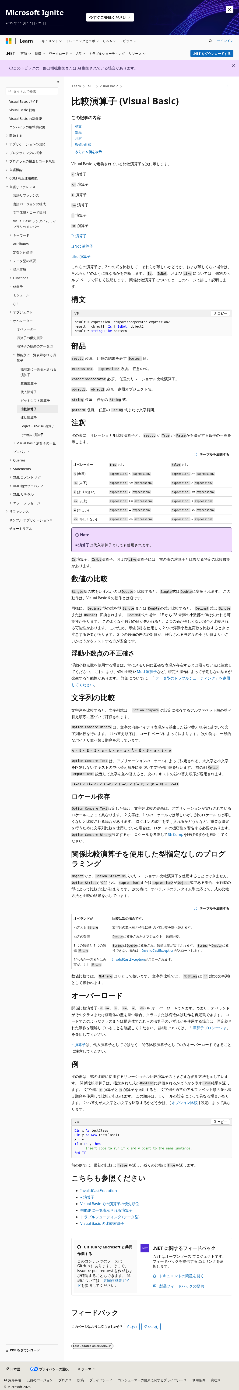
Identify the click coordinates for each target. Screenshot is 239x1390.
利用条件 (198, 1380)
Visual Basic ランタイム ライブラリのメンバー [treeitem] (34, 224)
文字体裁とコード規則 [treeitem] (29, 212)
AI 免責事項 (12, 1380)
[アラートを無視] (229, 9)
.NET (90, 86)
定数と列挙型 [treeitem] (23, 252)
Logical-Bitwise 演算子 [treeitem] (38, 426)
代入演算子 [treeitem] (29, 392)
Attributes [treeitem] (21, 243)
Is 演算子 (79, 235)
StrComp (175, 834)
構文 (78, 126)
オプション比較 (185, 1102)
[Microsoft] (9, 41)
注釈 (78, 138)
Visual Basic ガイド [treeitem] (24, 101)
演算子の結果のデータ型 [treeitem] (35, 346)
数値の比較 (83, 144)
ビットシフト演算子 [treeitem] (35, 400)
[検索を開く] (210, 41)
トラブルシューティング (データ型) (110, 1216)
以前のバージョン (40, 1380)
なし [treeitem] (16, 303)
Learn (76, 86)
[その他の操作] (228, 86)
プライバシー (99, 1380)
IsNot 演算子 (82, 246)
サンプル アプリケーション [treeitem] (29, 520)
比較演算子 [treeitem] (29, 409)
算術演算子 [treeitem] (29, 383)
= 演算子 (82, 545)
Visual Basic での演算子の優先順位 (109, 1203)
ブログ (63, 1380)
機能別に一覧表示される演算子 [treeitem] (38, 372)
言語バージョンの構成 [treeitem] (29, 204)
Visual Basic (109, 86)
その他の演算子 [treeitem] (32, 434)
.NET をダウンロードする (212, 53)
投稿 (80, 1380)
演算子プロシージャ (209, 1027)
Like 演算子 (81, 256)
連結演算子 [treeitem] (29, 417)
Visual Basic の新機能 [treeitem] (25, 118)
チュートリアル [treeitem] (20, 528)
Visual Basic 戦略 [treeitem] (22, 110)
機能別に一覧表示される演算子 (106, 1210)
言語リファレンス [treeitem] (26, 195)
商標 (214, 1380)
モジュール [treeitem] (21, 295)
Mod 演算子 (147, 671)
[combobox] (32, 91)
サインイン (225, 40)
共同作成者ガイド (103, 1283)
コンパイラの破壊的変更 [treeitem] (27, 127)
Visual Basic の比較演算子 (102, 1223)
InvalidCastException (158, 950)
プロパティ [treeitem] (21, 452)
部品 (78, 132)
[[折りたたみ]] (58, 82)
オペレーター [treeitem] (26, 329)
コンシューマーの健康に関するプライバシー (150, 1380)
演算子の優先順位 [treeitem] (30, 338)
